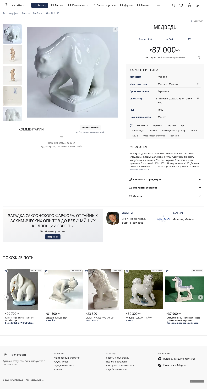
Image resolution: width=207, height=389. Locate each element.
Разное (145, 5)
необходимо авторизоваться (171, 57)
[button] (158, 5)
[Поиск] (173, 5)
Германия (174, 135)
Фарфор (42, 5)
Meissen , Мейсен (32, 13)
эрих (183, 125)
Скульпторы (61, 361)
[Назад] (6, 297)
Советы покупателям (117, 357)
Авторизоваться (90, 127)
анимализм (142, 125)
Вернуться (198, 21)
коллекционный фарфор (173, 130)
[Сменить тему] (197, 5)
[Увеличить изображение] (72, 72)
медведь (172, 125)
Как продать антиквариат (120, 365)
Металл (59, 5)
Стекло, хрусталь (106, 5)
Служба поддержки (116, 369)
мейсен (153, 130)
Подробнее (52, 236)
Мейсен (194, 130)
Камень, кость (80, 5)
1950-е (135, 135)
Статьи (58, 369)
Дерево (128, 5)
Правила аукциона (116, 361)
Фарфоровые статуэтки (67, 357)
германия (158, 125)
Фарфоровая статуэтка (154, 135)
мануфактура (138, 130)
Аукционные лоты (64, 365)
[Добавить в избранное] (189, 39)
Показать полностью (139, 169)
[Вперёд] (200, 297)
